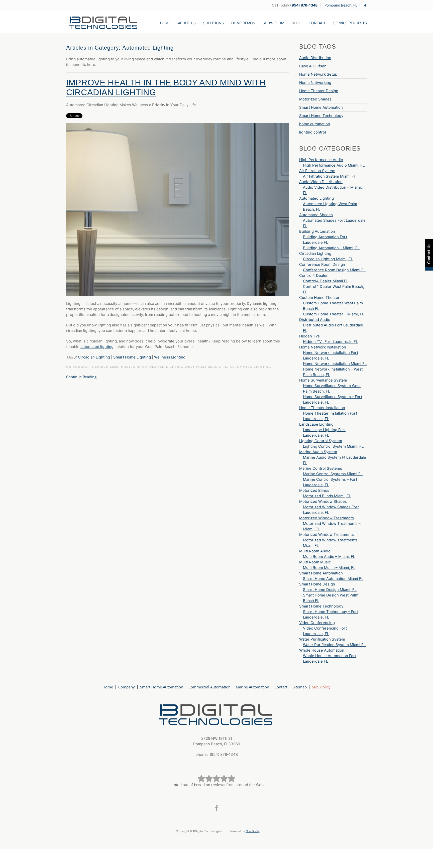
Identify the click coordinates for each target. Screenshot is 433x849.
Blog (296, 23)
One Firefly (253, 831)
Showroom (273, 23)
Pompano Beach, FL (340, 5)
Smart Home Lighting (132, 357)
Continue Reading (81, 376)
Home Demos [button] (243, 23)
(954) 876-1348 (303, 5)
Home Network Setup (318, 74)
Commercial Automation (209, 686)
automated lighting (97, 346)
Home (165, 23)
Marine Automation (252, 686)
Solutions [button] (213, 23)
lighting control (312, 132)
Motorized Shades (315, 99)
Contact (317, 23)
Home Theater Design (318, 90)
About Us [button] (187, 23)
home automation (314, 124)
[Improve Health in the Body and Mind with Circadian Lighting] (177, 209)
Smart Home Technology (321, 115)
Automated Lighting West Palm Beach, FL (184, 367)
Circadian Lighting (94, 357)
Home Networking (315, 82)
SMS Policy (321, 686)
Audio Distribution (315, 57)
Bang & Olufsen (313, 66)
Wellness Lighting (169, 357)
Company (126, 686)
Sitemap (300, 686)
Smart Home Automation (321, 107)
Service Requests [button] (350, 23)
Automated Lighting (250, 367)
